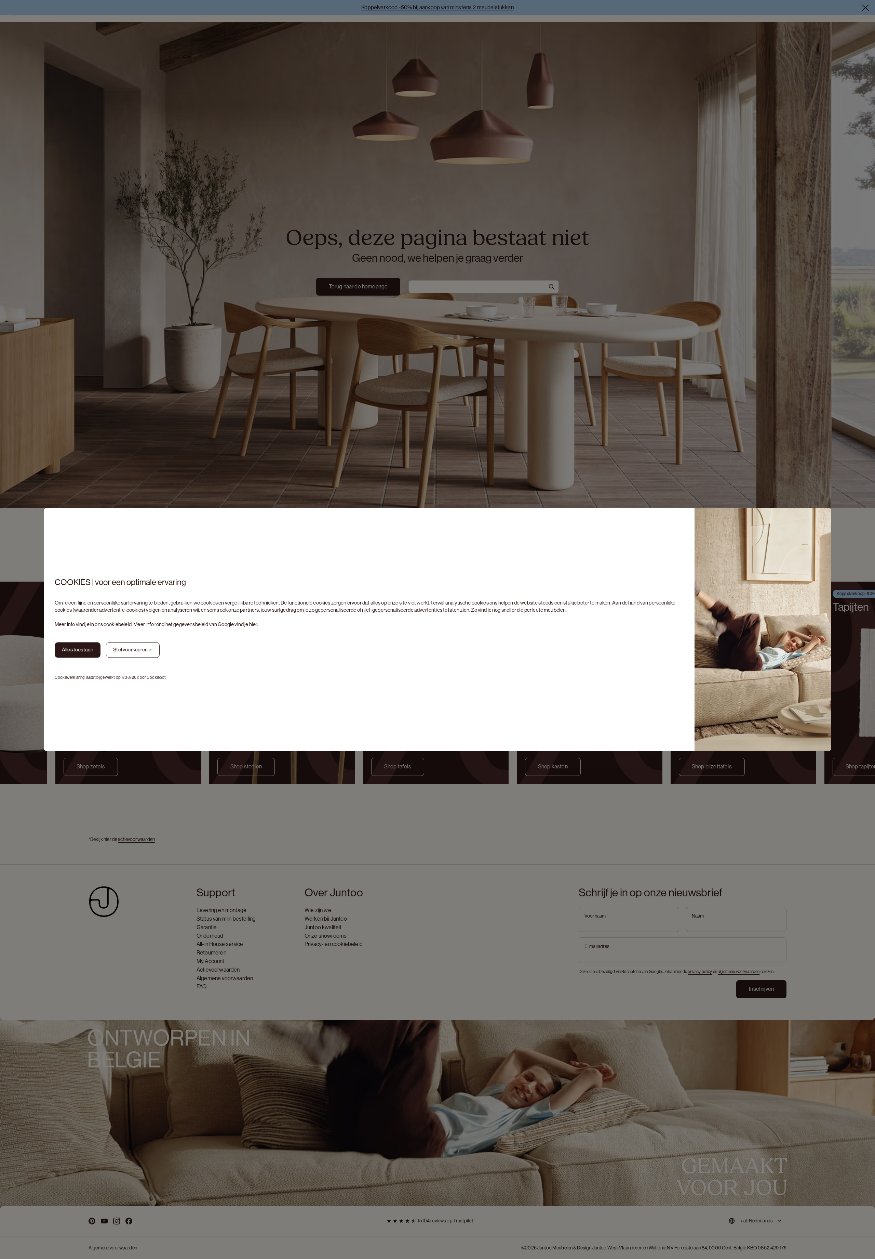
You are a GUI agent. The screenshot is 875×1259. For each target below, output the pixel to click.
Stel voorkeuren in (132, 650)
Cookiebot (156, 677)
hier (253, 624)
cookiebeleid (118, 624)
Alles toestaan (77, 650)
